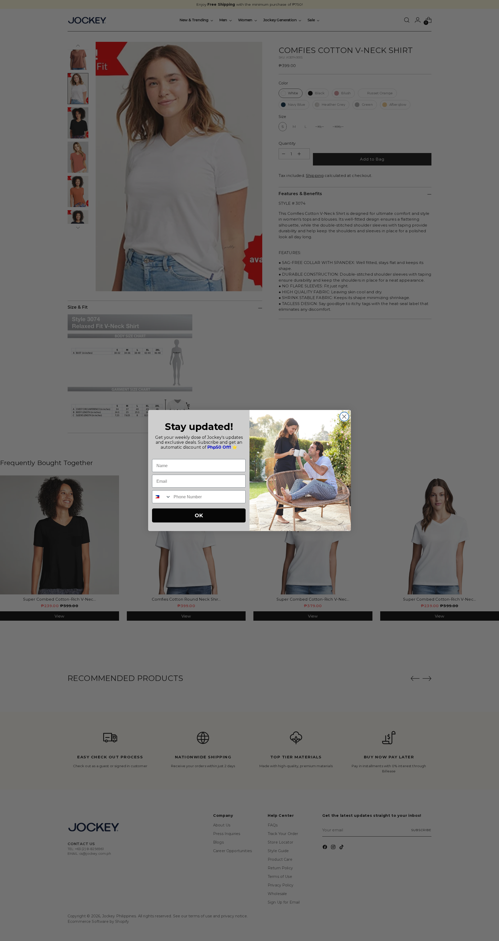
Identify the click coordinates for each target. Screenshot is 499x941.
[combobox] (161, 497)
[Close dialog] (344, 416)
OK (199, 515)
